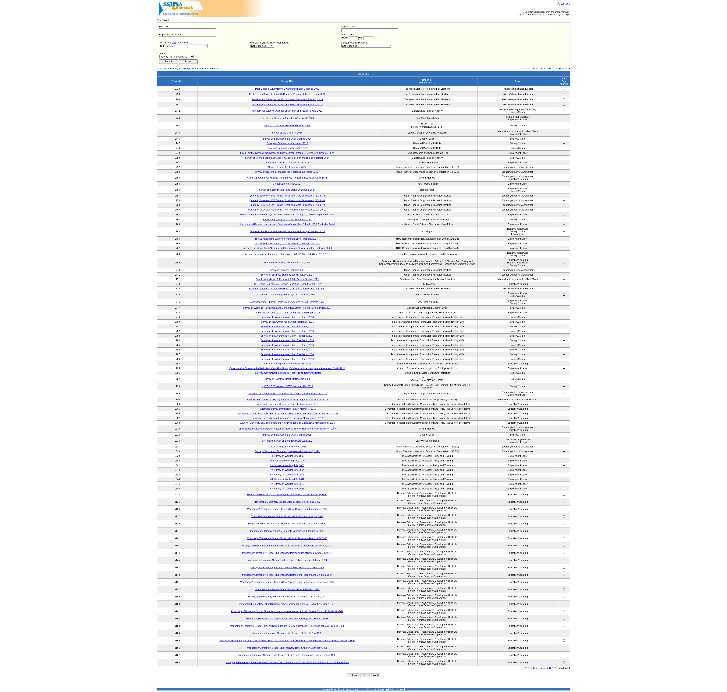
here (174, 42)
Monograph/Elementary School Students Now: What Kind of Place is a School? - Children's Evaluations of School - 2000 (287, 662)
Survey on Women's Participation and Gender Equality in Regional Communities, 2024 (287, 308)
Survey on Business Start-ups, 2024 (287, 270)
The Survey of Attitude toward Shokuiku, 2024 (287, 262)
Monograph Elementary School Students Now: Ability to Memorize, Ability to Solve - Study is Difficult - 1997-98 (287, 611)
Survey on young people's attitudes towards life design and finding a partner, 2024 (287, 158)
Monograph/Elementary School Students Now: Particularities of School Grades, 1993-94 (287, 553)
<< (525, 68)
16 (543, 68)
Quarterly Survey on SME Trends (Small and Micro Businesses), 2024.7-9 (287, 205)
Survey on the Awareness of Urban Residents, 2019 (287, 359)
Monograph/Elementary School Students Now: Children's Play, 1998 (287, 633)
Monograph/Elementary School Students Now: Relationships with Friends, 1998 (287, 618)
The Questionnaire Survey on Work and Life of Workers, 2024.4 (287, 239)
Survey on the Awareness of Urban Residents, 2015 (287, 340)
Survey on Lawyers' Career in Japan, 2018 (287, 162)
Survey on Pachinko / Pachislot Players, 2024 (287, 125)
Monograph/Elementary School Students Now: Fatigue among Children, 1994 (287, 560)
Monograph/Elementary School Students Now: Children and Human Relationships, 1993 (287, 545)
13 (534, 68)
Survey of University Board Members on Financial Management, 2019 (287, 418)
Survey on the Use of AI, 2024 (287, 132)
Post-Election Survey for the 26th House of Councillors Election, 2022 (287, 104)
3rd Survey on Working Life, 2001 (287, 465)
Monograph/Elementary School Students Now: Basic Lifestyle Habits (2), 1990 (287, 494)
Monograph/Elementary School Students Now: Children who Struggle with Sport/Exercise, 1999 (287, 655)
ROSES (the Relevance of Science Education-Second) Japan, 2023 (287, 284)
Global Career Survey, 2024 (287, 184)
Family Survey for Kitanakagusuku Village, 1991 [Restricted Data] (287, 373)
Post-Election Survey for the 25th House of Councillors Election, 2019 (287, 99)
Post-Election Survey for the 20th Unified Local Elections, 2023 (287, 89)
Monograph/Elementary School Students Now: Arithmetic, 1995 (287, 589)
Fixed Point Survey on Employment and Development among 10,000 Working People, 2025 (287, 214)
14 (537, 68)
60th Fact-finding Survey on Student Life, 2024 (287, 363)
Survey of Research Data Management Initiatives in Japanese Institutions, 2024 (287, 399)
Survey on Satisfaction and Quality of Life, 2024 (287, 138)
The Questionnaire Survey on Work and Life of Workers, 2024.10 (287, 243)
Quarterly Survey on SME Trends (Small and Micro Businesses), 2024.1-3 (287, 195)
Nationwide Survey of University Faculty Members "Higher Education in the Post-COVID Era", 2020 (287, 413)
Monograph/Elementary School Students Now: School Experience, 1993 (287, 531)
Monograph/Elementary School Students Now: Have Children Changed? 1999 (287, 648)
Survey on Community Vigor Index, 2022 (287, 143)
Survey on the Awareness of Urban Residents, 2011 (287, 322)
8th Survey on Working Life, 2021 (287, 488)
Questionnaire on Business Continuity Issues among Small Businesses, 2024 (287, 393)
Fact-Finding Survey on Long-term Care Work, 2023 (287, 118)
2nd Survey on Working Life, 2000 (287, 460)
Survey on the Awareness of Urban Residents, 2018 (287, 354)
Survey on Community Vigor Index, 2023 (287, 148)
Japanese (563, 3)
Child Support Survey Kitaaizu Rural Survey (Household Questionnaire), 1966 (287, 177)
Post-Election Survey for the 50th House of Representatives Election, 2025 (287, 288)
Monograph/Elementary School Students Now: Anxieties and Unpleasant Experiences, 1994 (287, 582)
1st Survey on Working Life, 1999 (287, 456)
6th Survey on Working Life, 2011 (287, 479)
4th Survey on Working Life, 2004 (287, 470)
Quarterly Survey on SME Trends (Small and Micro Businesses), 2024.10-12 (287, 209)
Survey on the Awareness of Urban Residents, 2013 (287, 331)
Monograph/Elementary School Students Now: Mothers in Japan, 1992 (287, 516)
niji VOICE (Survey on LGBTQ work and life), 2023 (287, 386)
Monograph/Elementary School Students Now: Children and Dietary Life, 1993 (287, 538)
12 (531, 68)
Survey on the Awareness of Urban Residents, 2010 (287, 317)
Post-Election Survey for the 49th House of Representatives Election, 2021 (287, 94)
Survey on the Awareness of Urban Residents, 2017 (287, 349)
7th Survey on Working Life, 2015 (287, 484)
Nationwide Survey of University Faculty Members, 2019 (287, 409)
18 (550, 68)
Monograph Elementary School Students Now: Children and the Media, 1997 (287, 596)
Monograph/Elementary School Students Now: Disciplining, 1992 (287, 502)
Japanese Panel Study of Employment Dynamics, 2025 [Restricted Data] (287, 302)
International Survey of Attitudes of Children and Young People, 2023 (287, 111)
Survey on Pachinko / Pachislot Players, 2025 (287, 379)
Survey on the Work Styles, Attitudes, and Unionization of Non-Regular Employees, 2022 (287, 248)
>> (555, 68)
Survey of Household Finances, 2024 (287, 167)
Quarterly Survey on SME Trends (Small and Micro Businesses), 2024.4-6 (287, 200)
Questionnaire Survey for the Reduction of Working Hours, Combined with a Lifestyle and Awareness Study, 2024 (287, 368)
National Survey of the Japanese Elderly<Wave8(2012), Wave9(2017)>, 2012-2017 (287, 254)
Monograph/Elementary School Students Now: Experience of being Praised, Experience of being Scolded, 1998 (287, 626)
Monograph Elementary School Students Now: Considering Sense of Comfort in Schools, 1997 (287, 604)
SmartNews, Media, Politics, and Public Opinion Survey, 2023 (287, 279)
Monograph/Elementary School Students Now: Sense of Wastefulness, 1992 (287, 523)
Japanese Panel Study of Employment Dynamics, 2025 (287, 294)
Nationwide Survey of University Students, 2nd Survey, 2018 (287, 404)
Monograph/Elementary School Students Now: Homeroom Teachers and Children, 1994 (287, 575)
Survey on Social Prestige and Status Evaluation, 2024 (287, 190)
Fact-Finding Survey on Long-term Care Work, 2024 (287, 441)
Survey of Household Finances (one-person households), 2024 (287, 172)
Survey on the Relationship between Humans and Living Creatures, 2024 (287, 231)
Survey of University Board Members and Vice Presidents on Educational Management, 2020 (287, 423)
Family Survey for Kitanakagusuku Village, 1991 (287, 219)
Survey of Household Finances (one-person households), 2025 (287, 451)
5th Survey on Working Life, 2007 (287, 474)
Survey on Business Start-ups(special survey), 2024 (287, 274)
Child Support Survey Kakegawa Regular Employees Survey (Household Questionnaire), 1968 (287, 428)
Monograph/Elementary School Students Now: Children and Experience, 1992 (287, 509)
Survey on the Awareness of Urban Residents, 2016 (287, 345)
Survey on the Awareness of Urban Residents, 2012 (287, 326)
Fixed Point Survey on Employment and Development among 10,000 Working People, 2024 (287, 153)
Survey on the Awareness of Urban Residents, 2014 (287, 336)
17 (547, 68)
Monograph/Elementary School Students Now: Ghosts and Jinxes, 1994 (287, 567)
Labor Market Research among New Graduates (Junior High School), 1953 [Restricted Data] (287, 224)
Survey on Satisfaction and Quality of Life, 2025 (287, 434)
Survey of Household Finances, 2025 (287, 446)
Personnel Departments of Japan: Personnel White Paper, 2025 (287, 312)
